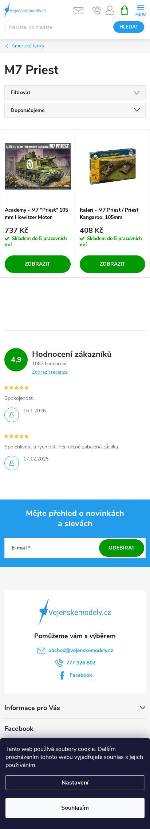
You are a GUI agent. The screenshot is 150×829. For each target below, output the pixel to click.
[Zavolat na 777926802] (96, 10)
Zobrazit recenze (50, 372)
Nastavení (75, 783)
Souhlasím (75, 808)
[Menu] (140, 9)
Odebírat (121, 547)
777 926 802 (80, 662)
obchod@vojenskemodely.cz (80, 650)
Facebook (81, 675)
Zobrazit (37, 264)
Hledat (128, 27)
